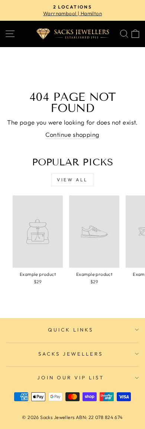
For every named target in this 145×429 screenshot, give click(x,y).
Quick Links (70, 330)
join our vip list (70, 377)
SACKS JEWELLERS (70, 354)
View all (72, 179)
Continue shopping (72, 134)
